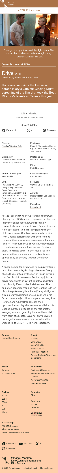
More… (5, 412)
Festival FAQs (37, 348)
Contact (5, 335)
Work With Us (37, 345)
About (34, 335)
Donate (34, 376)
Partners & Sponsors (41, 370)
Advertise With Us (39, 380)
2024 (4, 399)
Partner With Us (38, 383)
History (34, 338)
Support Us (36, 366)
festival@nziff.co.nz (11, 338)
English (33, 113)
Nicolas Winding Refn (26, 77)
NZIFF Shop (7, 422)
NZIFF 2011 (26, 64)
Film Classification (39, 352)
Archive (5, 392)
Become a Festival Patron (43, 373)
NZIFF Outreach (9, 373)
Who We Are (37, 342)
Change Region (46, 468)
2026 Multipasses (10, 426)
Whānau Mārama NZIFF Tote (15, 432)
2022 (4, 405)
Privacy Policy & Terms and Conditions (43, 356)
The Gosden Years (10, 429)
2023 (4, 402)
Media (5, 366)
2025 (4, 395)
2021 (4, 408)
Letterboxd (35, 207)
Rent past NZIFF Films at (35, 404)
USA (23, 113)
